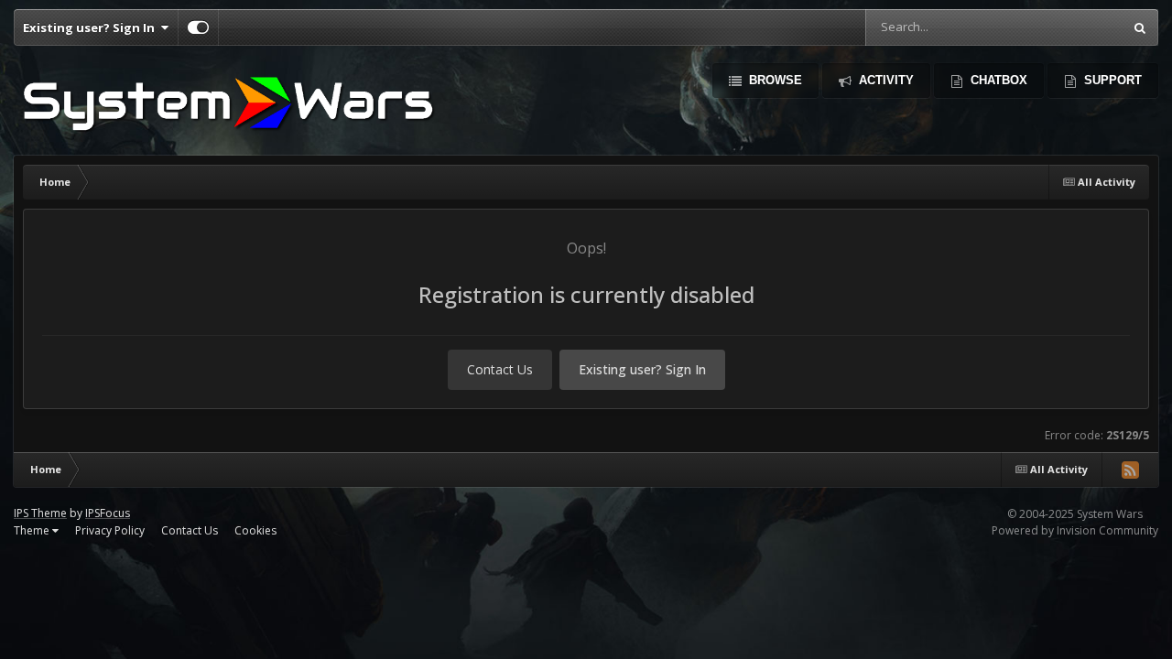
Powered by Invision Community (1075, 530)
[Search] (1140, 27)
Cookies (255, 530)
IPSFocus (107, 513)
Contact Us (500, 369)
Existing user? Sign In (91, 27)
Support (1111, 80)
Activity (884, 80)
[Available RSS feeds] (1129, 469)
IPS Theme (40, 513)
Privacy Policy (110, 530)
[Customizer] (198, 27)
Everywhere (1067, 27)
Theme (33, 530)
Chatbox (997, 80)
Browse (773, 80)
